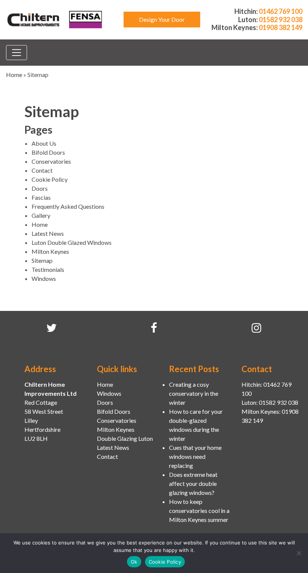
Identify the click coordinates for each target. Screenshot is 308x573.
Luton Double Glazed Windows (72, 242)
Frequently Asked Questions (68, 206)
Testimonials (48, 269)
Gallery (41, 215)
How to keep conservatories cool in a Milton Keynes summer (199, 510)
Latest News (48, 233)
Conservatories (51, 161)
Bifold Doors (48, 152)
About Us (44, 143)
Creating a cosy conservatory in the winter (193, 393)
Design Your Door (162, 19)
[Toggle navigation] (16, 52)
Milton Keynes (50, 251)
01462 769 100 (280, 11)
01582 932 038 (280, 19)
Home (14, 74)
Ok (134, 562)
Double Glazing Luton (125, 438)
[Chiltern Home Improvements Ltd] (34, 18)
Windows (44, 278)
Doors (40, 188)
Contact (42, 170)
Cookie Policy (50, 179)
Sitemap (42, 260)
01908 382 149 (280, 27)
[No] (298, 553)
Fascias (41, 197)
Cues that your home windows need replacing (195, 456)
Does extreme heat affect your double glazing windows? (193, 483)
